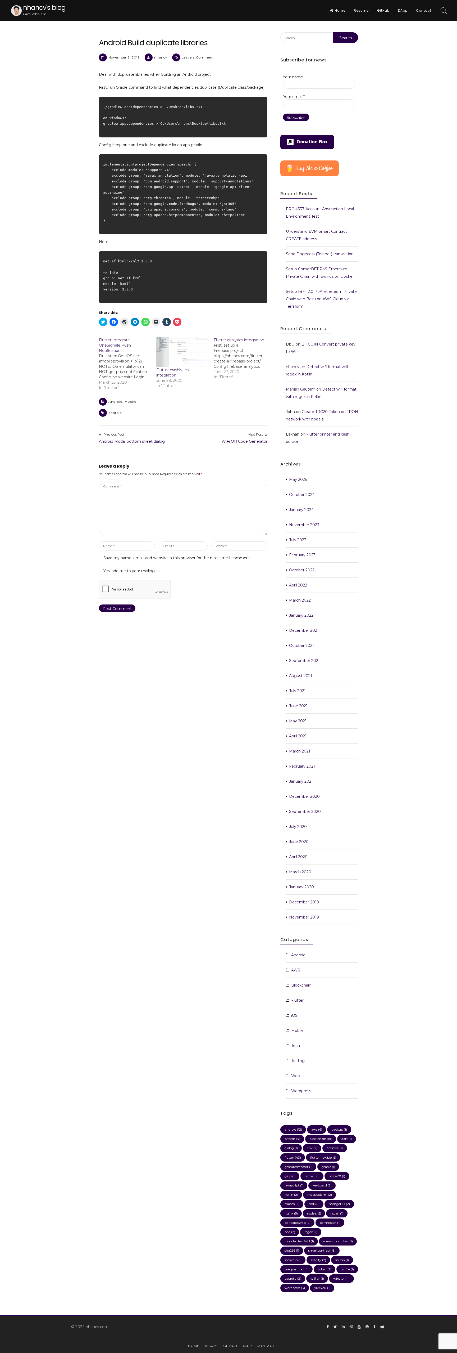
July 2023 (297, 539)
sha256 (292, 1250)
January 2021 (301, 781)
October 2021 (301, 645)
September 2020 (305, 811)
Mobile (130, 402)
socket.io (293, 1260)
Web (295, 1075)
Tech (295, 1045)
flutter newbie (323, 1157)
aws (316, 1129)
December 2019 (304, 902)
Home (340, 10)
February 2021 (302, 766)
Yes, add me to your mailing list (131, 570)
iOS (294, 1015)
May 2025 (298, 479)
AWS (295, 970)
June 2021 (298, 706)
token (324, 1269)
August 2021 (300, 675)
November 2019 (304, 917)
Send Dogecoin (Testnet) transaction (320, 254)
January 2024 (301, 509)
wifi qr (317, 1278)
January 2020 (301, 887)
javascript (294, 1185)
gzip (290, 1176)
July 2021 (297, 690)
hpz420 (337, 1176)
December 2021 (304, 630)
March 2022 (300, 600)
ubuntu (293, 1278)
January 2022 (301, 615)
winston (341, 1278)
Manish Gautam (300, 389)
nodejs (314, 1213)
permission (330, 1223)
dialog (291, 1148)
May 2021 (298, 721)
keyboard (322, 1185)
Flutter (297, 1000)
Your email (294, 96)
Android (115, 402)
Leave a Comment (198, 57)
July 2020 (298, 826)
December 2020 (304, 796)
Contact (423, 10)
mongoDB (339, 1204)
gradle (328, 1167)
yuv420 (322, 1288)
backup (339, 1129)
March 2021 (299, 751)
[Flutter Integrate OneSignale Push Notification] (127, 363)
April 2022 (298, 585)
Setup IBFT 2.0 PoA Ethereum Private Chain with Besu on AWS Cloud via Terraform (321, 299)
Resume (361, 10)
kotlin (291, 1195)
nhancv (160, 57)
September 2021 (304, 660)
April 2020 (298, 856)
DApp (403, 10)
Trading (298, 1060)
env (312, 1148)
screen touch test (338, 1241)
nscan (336, 1213)
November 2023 (304, 524)
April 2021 (298, 736)
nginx (291, 1213)
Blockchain (301, 985)
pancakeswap (297, 1223)
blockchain (320, 1139)
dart (346, 1139)
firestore (335, 1148)
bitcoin (292, 1139)
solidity (318, 1260)
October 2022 (301, 570)
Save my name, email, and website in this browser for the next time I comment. (177, 557)
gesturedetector (298, 1167)
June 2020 (299, 841)
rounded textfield (299, 1241)
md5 (314, 1204)
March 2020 (300, 872)
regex (310, 1232)
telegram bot (297, 1269)
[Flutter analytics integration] (242, 358)
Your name (293, 77)
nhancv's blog (44, 7)
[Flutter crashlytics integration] (182, 352)
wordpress (295, 1288)
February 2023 (302, 555)
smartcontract (322, 1250)
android (115, 413)
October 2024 (302, 494)
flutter (293, 1157)
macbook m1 (319, 1195)
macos (292, 1204)
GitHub (383, 10)
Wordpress (301, 1090)
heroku (312, 1176)
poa (290, 1232)
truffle (347, 1269)
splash (342, 1260)
